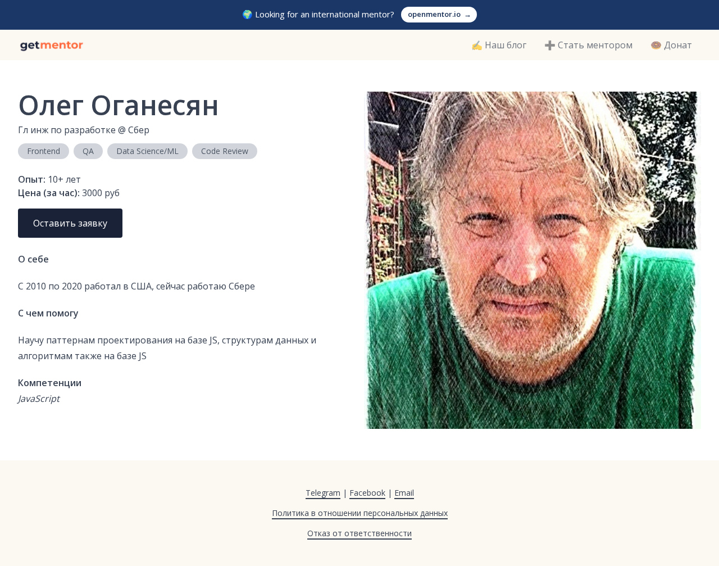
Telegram (323, 492)
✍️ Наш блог (498, 45)
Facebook (367, 492)
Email (404, 492)
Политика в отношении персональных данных (360, 513)
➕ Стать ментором (588, 45)
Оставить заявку (70, 223)
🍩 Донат (671, 45)
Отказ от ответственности (359, 533)
